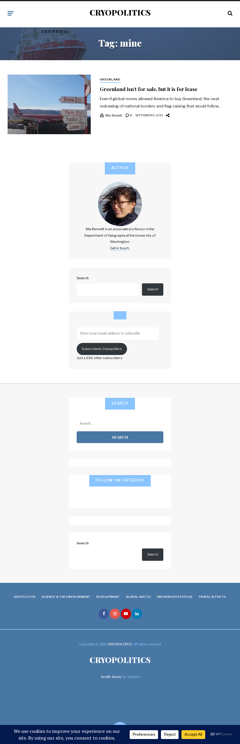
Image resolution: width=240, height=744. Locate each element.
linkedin (137, 614)
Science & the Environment (66, 596)
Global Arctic (138, 596)
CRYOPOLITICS (120, 12)
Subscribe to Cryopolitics (102, 349)
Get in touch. (120, 248)
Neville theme (111, 676)
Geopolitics (24, 596)
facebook (104, 614)
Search (83, 278)
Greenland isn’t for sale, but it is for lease (148, 88)
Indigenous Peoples (175, 596)
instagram (115, 614)
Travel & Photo (212, 596)
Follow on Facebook (120, 480)
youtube (126, 614)
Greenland (110, 79)
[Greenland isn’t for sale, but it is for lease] (49, 104)
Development (108, 596)
